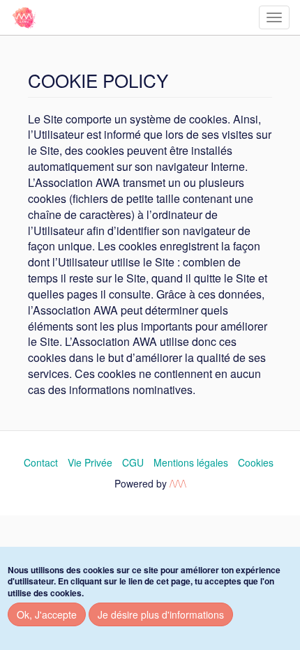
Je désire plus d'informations (161, 614)
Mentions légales (190, 462)
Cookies (255, 462)
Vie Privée (90, 462)
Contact (41, 462)
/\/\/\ (178, 483)
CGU (133, 462)
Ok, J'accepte (47, 614)
